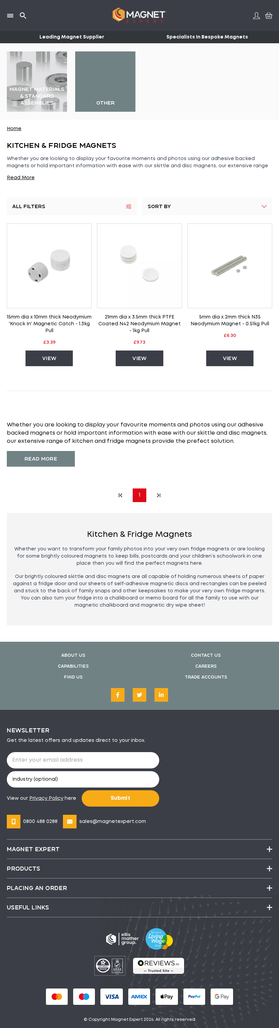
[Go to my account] (256, 16)
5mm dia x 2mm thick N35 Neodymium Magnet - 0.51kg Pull (230, 320)
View (49, 358)
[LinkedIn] (161, 695)
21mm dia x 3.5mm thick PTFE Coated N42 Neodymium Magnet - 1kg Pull (139, 324)
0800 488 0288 (40, 822)
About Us (73, 655)
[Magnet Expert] (139, 15)
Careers (206, 666)
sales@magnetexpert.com (112, 822)
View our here (41, 798)
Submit (120, 798)
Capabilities (73, 666)
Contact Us (206, 655)
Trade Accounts (206, 677)
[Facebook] (118, 695)
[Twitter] (139, 695)
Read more (40, 459)
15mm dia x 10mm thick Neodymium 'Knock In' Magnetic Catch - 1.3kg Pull (49, 324)
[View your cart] (268, 15)
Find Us (73, 677)
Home (14, 129)
